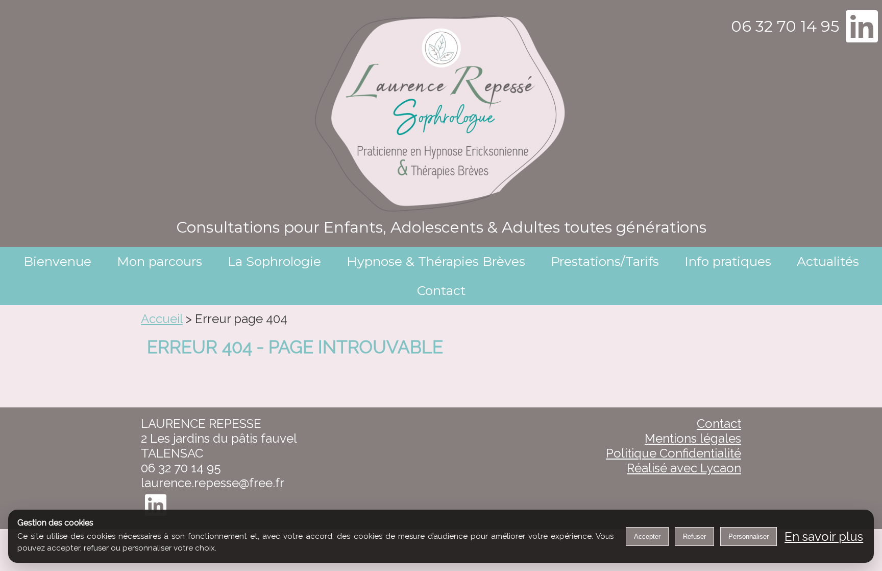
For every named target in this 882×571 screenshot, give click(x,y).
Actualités (828, 261)
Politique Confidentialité (673, 453)
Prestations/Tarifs (605, 261)
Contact (441, 290)
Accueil (162, 318)
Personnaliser (748, 536)
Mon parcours (159, 261)
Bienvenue (57, 261)
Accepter (647, 536)
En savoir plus (824, 536)
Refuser (694, 536)
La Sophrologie (274, 261)
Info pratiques (727, 261)
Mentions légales (693, 438)
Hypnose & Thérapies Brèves (436, 261)
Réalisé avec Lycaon (684, 468)
